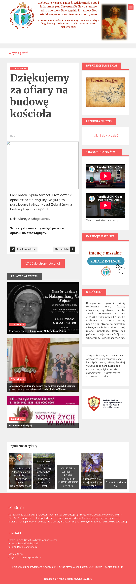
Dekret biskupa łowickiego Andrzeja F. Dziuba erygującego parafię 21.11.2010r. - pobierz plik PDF (68, 567)
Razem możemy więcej (20, 425)
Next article (61, 249)
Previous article (26, 249)
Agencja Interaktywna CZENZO (74, 579)
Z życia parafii (19, 68)
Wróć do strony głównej (43, 263)
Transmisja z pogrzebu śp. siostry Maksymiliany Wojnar (37, 331)
